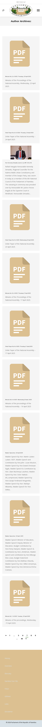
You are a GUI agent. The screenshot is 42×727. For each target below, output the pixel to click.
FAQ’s (7, 689)
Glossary (8, 673)
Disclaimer (9, 711)
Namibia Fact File (11, 681)
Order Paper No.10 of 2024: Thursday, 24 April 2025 (19, 132)
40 (22, 639)
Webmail (22, 2)
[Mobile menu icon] (38, 10)
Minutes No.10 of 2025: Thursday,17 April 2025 (18, 293)
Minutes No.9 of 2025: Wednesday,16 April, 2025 (18, 399)
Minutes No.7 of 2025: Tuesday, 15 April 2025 (17, 616)
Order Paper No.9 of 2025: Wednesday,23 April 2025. (19, 240)
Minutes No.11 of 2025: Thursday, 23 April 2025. (18, 76)
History (7, 658)
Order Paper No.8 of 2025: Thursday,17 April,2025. (19, 346)
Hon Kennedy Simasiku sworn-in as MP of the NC (18, 162)
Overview (8, 666)
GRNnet (8, 696)
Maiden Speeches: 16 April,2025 (14, 452)
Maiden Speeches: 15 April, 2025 (14, 536)
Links (7, 704)
